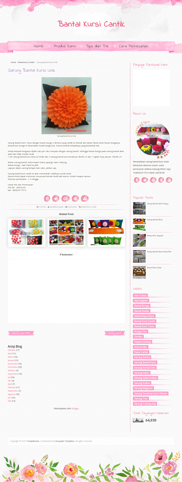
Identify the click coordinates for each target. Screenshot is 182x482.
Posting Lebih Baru (21, 333)
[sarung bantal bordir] (26, 244)
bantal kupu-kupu (144, 316)
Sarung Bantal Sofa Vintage (157, 203)
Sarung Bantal (142, 357)
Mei (9, 380)
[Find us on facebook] (137, 180)
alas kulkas (140, 295)
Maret (10, 357)
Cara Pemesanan (133, 46)
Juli (9, 377)
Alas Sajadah (141, 300)
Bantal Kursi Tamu (144, 326)
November (13, 367)
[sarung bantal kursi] (106, 244)
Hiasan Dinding (142, 341)
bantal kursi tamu (154, 267)
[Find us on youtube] (169, 180)
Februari (11, 387)
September (13, 373)
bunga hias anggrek (155, 235)
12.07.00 (42, 207)
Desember (12, 363)
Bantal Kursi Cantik (91, 24)
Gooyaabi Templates (64, 441)
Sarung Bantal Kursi (145, 362)
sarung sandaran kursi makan (150, 393)
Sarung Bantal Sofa (144, 367)
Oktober (11, 350)
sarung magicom (143, 388)
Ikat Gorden (140, 347)
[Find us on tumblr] (161, 180)
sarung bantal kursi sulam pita (159, 251)
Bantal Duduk (141, 311)
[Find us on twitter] (144, 180)
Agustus (11, 394)
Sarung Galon (141, 372)
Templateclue (33, 441)
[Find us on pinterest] (153, 180)
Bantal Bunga (141, 305)
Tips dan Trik (97, 46)
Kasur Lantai (141, 352)
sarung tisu (140, 398)
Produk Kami (65, 46)
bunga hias (140, 331)
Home (38, 46)
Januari (11, 360)
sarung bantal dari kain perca (66, 239)
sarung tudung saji (145, 403)
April (10, 353)
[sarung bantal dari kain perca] (66, 244)
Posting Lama (114, 333)
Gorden (138, 336)
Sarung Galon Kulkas (145, 377)
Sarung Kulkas (142, 383)
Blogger (75, 408)
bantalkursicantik (56, 207)
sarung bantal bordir (27, 239)
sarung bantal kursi (106, 238)
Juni (9, 397)
